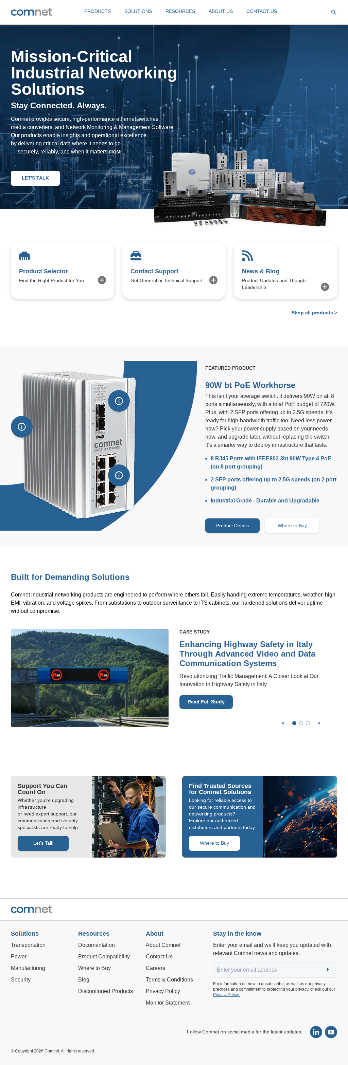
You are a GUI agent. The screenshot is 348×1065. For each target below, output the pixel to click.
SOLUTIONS (138, 11)
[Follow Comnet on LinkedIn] (316, 1032)
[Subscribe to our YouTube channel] (331, 1032)
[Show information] (22, 427)
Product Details (232, 525)
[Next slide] (319, 723)
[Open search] (333, 12)
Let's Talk (43, 843)
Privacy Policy (226, 994)
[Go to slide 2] (301, 723)
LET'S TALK (35, 178)
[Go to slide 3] (308, 723)
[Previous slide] (283, 723)
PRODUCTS (97, 11)
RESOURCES (180, 11)
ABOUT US (221, 11)
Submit (328, 970)
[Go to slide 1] (294, 723)
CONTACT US (261, 11)
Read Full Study (206, 701)
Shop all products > (314, 312)
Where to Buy (292, 525)
